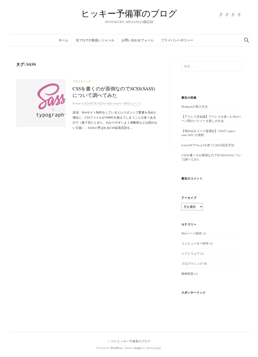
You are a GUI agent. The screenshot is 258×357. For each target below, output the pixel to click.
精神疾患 (187, 274)
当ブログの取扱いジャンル (95, 40)
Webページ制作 (191, 233)
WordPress (116, 348)
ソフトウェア (190, 253)
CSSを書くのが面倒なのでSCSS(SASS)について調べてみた (114, 91)
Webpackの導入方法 (194, 106)
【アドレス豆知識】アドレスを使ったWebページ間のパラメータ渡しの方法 (211, 118)
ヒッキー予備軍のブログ (129, 13)
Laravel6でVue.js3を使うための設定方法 (207, 145)
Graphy (137, 348)
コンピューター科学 (195, 243)
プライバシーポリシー (177, 40)
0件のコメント (132, 103)
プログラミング (82, 81)
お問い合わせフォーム (138, 40)
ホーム (63, 40)
